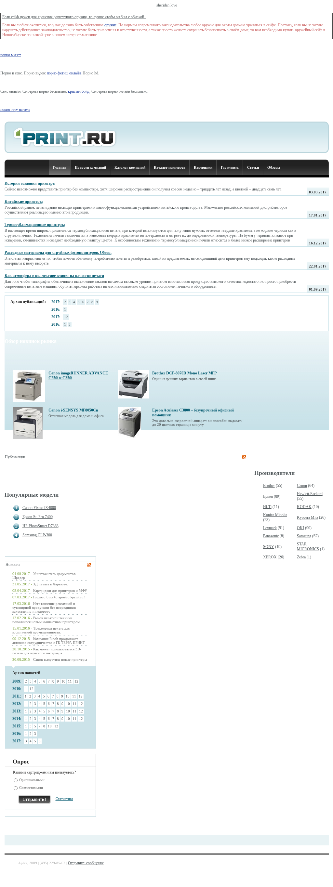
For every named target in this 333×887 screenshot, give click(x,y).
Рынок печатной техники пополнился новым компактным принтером (46, 620)
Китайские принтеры (24, 201)
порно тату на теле (15, 109)
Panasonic (271, 536)
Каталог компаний (129, 167)
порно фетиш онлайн (64, 73)
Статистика (64, 799)
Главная (59, 167)
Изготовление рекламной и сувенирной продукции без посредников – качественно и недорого (45, 607)
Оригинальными (32, 780)
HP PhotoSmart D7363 (40, 526)
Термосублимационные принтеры (35, 224)
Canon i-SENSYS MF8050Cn (73, 410)
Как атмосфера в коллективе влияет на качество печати (54, 275)
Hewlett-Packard (310, 493)
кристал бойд (78, 91)
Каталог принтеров (169, 167)
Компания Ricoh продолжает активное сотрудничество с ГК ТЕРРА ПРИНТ (48, 641)
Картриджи (203, 167)
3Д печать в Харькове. (50, 584)
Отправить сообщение (86, 863)
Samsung (304, 536)
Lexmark (270, 528)
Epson (268, 496)
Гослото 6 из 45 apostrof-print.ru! (59, 597)
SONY (268, 546)
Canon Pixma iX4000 (39, 507)
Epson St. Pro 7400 (37, 517)
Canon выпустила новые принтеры (60, 659)
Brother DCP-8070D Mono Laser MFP (184, 373)
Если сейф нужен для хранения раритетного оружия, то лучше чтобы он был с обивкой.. (74, 17)
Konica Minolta (275, 515)
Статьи (253, 167)
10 (63, 681)
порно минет (10, 55)
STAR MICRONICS (308, 546)
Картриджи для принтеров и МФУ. (60, 591)
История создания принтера (30, 183)
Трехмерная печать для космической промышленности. (41, 630)
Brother (269, 485)
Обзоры (273, 167)
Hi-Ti (267, 506)
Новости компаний (90, 167)
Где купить (230, 167)
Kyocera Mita (307, 517)
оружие (110, 25)
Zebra (301, 557)
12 (66, 317)
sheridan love (166, 5)
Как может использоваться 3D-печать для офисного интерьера (46, 651)
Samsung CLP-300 (37, 535)
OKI (300, 528)
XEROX (270, 557)
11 (70, 681)
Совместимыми (31, 787)
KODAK (304, 506)
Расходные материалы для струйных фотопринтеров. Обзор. (58, 252)
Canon (302, 485)
